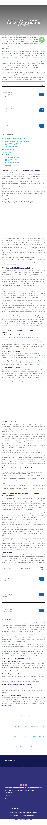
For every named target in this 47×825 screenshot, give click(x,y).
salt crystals (21, 173)
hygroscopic (35, 357)
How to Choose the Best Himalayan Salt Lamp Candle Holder (18, 151)
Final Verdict (7, 154)
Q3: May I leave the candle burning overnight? (15, 160)
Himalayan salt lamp (17, 37)
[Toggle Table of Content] (3, 136)
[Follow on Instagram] (23, 785)
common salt (37, 505)
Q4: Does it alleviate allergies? (12, 162)
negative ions (14, 276)
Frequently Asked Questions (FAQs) (12, 156)
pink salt (42, 174)
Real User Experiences (9, 149)
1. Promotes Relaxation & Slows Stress (14, 143)
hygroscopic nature (30, 288)
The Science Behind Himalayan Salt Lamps (14, 140)
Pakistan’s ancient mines (27, 648)
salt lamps (28, 631)
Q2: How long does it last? (11, 159)
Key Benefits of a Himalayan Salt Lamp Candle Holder (16, 141)
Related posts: (9, 164)
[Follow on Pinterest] (26, 785)
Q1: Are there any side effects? (12, 157)
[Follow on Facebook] (21, 785)
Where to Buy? (7, 152)
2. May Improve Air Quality (11, 144)
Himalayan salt (18, 498)
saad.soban (8, 165)
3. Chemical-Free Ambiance (11, 146)
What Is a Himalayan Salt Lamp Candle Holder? (15, 138)
